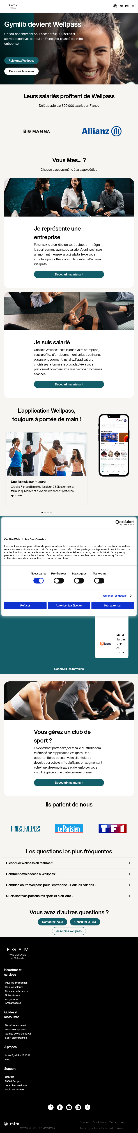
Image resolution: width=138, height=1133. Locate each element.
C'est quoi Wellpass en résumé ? (29, 863)
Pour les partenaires (16, 991)
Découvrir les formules (69, 669)
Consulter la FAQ (85, 922)
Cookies (84, 1122)
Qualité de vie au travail (18, 1033)
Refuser (25, 605)
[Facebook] (60, 1107)
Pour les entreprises (16, 982)
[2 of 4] (45, 512)
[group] (36, 131)
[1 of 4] (42, 512)
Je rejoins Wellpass (69, 931)
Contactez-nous (52, 922)
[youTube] (69, 1107)
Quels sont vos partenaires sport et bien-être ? (39, 895)
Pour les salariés (14, 987)
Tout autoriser (112, 605)
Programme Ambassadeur (13, 1001)
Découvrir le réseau (21, 71)
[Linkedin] (78, 1107)
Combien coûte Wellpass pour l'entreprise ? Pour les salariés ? (51, 885)
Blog (7, 1059)
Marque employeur (15, 1029)
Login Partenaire (14, 1089)
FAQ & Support (13, 1081)
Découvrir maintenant (69, 274)
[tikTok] (87, 1107)
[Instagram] (51, 1107)
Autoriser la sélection (69, 605)
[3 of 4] (48, 512)
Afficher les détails (115, 595)
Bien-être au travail (15, 1025)
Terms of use (116, 1122)
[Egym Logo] (18, 952)
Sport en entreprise (16, 1037)
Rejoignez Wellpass (21, 60)
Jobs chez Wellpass (16, 1085)
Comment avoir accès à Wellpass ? (31, 874)
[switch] (59, 580)
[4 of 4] (51, 512)
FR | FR (124, 6)
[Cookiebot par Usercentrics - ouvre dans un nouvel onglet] (118, 522)
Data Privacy (99, 1122)
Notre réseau (12, 995)
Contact (9, 1077)
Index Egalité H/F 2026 (18, 1055)
